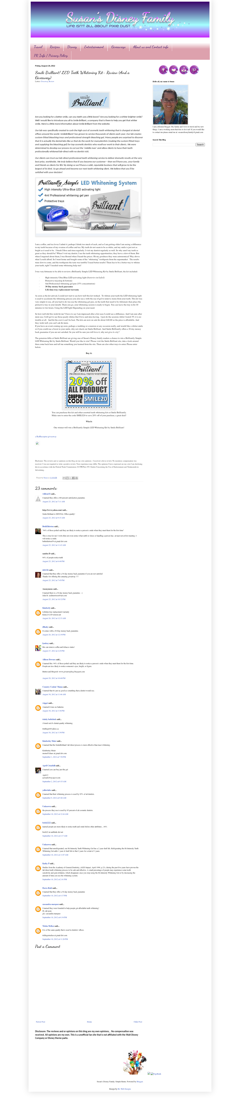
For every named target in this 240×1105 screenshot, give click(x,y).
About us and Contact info (150, 47)
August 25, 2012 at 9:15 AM (53, 517)
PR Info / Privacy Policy (51, 55)
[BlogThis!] (67, 478)
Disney (72, 47)
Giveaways (118, 47)
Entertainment (94, 47)
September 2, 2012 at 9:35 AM (54, 781)
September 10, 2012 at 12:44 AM (55, 814)
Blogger (140, 1081)
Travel (38, 47)
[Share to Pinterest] (76, 478)
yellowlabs (46, 790)
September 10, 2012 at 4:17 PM (54, 895)
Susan (46, 478)
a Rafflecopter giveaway (45, 436)
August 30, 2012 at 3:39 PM (53, 732)
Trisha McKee (48, 926)
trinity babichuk (49, 719)
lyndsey (45, 643)
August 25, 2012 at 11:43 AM (54, 545)
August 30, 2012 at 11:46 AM (54, 694)
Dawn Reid (47, 888)
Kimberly (46, 608)
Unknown (46, 806)
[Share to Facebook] (73, 478)
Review (51, 81)
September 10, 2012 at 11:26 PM (55, 939)
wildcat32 (46, 493)
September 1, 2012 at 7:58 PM (54, 756)
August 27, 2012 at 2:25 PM (53, 650)
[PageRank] (156, 1073)
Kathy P (45, 863)
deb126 (45, 570)
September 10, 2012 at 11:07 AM (55, 854)
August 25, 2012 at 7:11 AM (53, 501)
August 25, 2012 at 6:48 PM (53, 561)
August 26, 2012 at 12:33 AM (54, 618)
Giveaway (44, 81)
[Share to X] (70, 478)
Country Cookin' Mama (52, 686)
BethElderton (48, 526)
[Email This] (64, 478)
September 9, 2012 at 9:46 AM (54, 797)
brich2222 (46, 822)
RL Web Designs (124, 1088)
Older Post (138, 1021)
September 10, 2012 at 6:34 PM (54, 917)
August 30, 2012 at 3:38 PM (53, 710)
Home (89, 1021)
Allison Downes (49, 659)
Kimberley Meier (49, 741)
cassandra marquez (50, 904)
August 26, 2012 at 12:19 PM (53, 634)
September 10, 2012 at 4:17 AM (54, 835)
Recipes (55, 47)
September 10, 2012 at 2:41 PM (54, 879)
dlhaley (45, 627)
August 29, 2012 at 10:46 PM (53, 678)
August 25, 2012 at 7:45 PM (53, 580)
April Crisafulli (48, 765)
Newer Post (40, 1021)
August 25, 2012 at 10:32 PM (53, 599)
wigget (45, 703)
